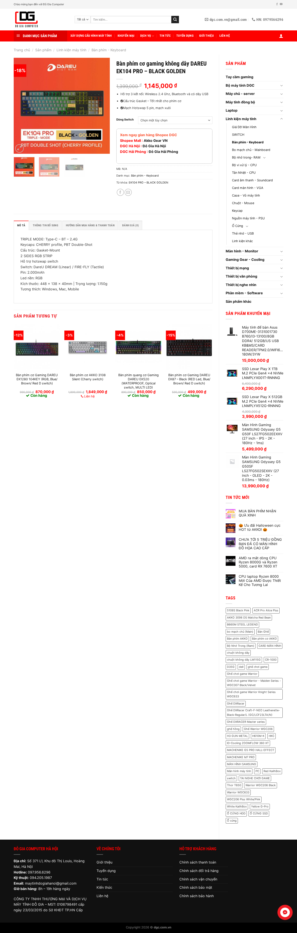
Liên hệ (224, 36)
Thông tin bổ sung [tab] (45, 225)
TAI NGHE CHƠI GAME (255, 778)
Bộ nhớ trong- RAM (246, 157)
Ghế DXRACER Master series (246, 721)
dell (241, 666)
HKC (271, 736)
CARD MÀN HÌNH (270, 645)
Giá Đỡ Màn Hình (244, 127)
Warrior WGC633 (238, 792)
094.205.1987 (41, 877)
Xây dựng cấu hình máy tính (91, 36)
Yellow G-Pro (260, 806)
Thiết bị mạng (237, 268)
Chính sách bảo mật (195, 887)
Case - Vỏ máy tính (246, 195)
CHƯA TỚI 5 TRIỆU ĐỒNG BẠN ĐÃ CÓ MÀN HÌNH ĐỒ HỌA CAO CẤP (260, 544)
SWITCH (238, 134)
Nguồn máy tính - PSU (248, 218)
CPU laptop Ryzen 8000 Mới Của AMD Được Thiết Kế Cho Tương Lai (260, 580)
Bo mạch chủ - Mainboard (251, 150)
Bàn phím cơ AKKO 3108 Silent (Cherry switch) (88, 377)
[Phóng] (19, 148)
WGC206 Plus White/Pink (243, 799)
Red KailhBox (272, 771)
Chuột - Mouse (243, 203)
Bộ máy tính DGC (240, 85)
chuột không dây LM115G (244, 659)
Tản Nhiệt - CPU (244, 172)
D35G (231, 666)
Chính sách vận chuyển (198, 879)
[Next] (102, 105)
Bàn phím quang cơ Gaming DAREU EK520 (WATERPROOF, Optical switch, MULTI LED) (138, 381)
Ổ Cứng (237, 226)
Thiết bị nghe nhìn (241, 285)
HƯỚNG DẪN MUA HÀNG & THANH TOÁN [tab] (90, 225)
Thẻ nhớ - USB (243, 233)
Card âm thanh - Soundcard (252, 180)
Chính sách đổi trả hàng (199, 870)
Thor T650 (234, 785)
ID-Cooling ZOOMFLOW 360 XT (248, 743)
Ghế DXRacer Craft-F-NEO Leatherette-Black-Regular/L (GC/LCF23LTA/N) (253, 712)
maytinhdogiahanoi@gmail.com (51, 883)
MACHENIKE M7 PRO (241, 757)
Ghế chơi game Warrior (242, 673)
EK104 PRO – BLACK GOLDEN (148, 182)
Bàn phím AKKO (237, 638)
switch (231, 778)
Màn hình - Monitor (242, 251)
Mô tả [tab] (21, 225)
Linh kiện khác (242, 241)
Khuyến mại (126, 36)
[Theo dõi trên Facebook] (277, 4)
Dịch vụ (145, 36)
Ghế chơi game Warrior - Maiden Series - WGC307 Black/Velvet (254, 683)
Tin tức (165, 36)
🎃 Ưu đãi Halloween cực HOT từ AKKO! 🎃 (259, 527)
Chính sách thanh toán (197, 862)
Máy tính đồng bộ (240, 102)
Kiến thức (104, 887)
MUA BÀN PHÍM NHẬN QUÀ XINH (257, 513)
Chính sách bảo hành (196, 896)
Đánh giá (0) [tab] (130, 225)
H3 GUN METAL (237, 736)
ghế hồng (233, 729)
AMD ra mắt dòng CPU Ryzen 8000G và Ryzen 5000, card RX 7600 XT (258, 562)
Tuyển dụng (185, 36)
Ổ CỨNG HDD (236, 813)
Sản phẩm (43, 50)
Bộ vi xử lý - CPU (244, 165)
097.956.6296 (39, 872)
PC (257, 771)
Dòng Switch (125, 119)
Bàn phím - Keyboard (109, 50)
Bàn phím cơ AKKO (264, 638)
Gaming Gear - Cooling (245, 259)
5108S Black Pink (238, 610)
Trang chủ (22, 50)
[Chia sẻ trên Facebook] (120, 192)
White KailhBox (237, 806)
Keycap (237, 210)
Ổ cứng (232, 820)
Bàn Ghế (263, 631)
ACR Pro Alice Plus (266, 610)
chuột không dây (238, 652)
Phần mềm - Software (244, 293)
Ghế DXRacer (235, 703)
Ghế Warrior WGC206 (258, 729)
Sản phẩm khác (238, 301)
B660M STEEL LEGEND (242, 624)
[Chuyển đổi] (281, 85)
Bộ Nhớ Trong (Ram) (240, 645)
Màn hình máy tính (239, 771)
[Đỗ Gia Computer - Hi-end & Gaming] (41, 19)
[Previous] (21, 105)
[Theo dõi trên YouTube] (281, 4)
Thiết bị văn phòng (241, 276)
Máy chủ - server (240, 93)
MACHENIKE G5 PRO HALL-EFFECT (250, 750)
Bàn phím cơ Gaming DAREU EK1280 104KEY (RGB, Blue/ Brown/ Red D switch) (37, 379)
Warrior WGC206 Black (260, 785)
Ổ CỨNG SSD (259, 813)
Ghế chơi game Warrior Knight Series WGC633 (251, 694)
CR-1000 (271, 659)
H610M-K (258, 736)
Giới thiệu (206, 36)
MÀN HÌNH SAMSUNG (241, 764)
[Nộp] (175, 19)
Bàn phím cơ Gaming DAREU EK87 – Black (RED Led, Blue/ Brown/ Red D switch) (189, 379)
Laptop (231, 110)
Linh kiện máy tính (71, 50)
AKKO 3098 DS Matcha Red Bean (249, 617)
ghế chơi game (257, 666)
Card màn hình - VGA (247, 188)
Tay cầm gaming (239, 77)
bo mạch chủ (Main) (240, 631)
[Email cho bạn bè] (128, 192)
